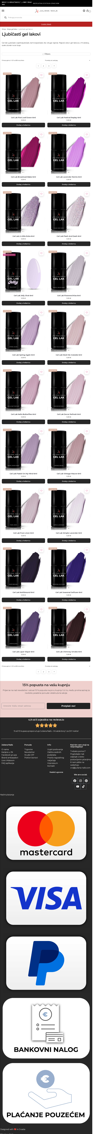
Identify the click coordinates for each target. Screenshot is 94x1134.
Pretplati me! (68, 706)
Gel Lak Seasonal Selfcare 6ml (68, 592)
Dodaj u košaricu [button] (23, 125)
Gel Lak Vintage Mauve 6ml (69, 474)
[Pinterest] (86, 781)
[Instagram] (80, 781)
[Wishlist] (41, 75)
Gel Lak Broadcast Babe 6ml (23, 177)
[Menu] (5, 10)
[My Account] (84, 10)
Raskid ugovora (56, 772)
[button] (88, 10)
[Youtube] (78, 786)
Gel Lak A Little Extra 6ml (23, 236)
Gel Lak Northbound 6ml (23, 592)
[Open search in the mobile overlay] (46, 17)
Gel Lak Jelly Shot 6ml (23, 295)
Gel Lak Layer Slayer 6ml (23, 652)
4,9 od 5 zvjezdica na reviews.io (46, 719)
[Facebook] (75, 781)
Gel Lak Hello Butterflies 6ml (23, 414)
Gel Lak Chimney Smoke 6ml (69, 652)
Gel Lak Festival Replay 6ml (69, 117)
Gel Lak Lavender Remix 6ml (69, 177)
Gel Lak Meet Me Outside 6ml (69, 355)
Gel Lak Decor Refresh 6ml (69, 414)
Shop (4, 29)
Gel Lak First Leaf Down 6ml (23, 117)
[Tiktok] (83, 786)
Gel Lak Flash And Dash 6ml (69, 236)
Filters (47, 54)
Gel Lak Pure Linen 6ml (23, 533)
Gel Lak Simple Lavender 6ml (69, 533)
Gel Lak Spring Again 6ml (23, 355)
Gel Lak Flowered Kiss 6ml (69, 295)
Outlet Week (46, 24)
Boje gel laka (12, 29)
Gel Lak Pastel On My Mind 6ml (23, 474)
